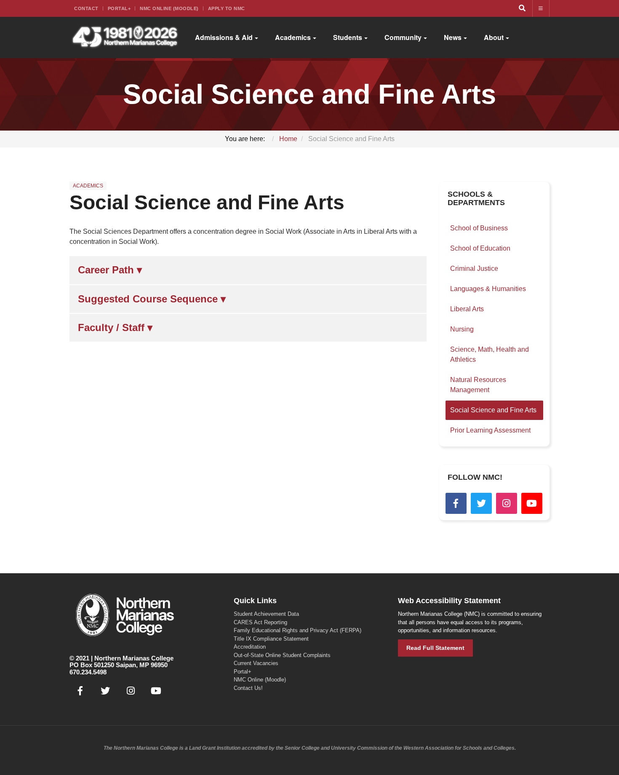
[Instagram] (506, 503)
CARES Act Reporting (260, 622)
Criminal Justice (474, 268)
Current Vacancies (256, 663)
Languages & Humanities (488, 288)
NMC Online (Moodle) (169, 8)
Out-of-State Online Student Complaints (282, 655)
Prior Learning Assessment (490, 430)
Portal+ (119, 8)
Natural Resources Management (478, 384)
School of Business (479, 228)
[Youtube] (531, 503)
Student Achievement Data (266, 614)
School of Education (480, 248)
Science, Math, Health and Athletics (489, 354)
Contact (86, 8)
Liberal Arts (467, 309)
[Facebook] (456, 503)
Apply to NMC (226, 8)
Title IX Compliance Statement (271, 639)
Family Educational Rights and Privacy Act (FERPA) (297, 630)
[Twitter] (481, 503)
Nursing (462, 329)
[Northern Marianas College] (124, 37)
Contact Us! (248, 688)
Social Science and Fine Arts (206, 202)
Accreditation (250, 647)
